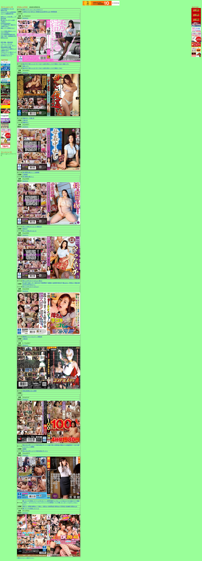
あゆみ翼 (42, 11)
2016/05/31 (25, 18)
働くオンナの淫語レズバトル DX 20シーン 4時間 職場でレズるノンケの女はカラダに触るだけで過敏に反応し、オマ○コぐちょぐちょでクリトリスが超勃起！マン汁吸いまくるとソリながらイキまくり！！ (51, 502)
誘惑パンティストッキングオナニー (33, 9)
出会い (12, 54)
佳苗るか (45, 506)
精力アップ (13, 52)
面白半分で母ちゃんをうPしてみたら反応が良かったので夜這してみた (42, 68)
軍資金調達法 (4, 47)
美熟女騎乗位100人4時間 (29, 391)
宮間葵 (30, 506)
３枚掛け (3, 21)
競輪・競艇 (7, 42)
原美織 (38, 11)
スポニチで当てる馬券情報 (8, 12)
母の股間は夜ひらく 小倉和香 (31, 172)
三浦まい (39, 506)
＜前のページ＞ (21, 558)
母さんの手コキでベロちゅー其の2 (32, 281)
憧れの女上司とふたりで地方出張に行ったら (35, 451)
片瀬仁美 (25, 120)
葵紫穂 (50, 283)
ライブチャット (5, 54)
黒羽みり (71, 283)
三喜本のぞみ (26, 11)
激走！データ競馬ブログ (8, 28)
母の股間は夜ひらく (28, 176)
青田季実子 (44, 283)
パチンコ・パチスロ (6, 44)
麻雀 (11, 42)
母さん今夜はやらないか (29, 231)
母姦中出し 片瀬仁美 (28, 118)
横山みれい (66, 283)
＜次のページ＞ (29, 558)
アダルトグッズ (5, 52)
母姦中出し (26, 122)
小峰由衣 (25, 339)
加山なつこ (32, 284)
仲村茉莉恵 (54, 11)
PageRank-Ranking (5, 23)
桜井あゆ (57, 506)
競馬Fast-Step (4, 37)
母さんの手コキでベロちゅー (31, 286)
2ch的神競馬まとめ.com (7, 8)
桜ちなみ (47, 11)
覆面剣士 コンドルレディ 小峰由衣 (32, 336)
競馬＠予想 (4, 10)
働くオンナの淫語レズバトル (31, 508)
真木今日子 (38, 283)
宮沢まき (33, 11)
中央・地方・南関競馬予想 (8, 36)
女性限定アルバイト (6, 55)
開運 (10, 47)
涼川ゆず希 (26, 284)
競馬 (2, 42)
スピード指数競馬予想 (7, 13)
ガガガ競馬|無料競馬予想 (8, 34)
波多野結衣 (51, 506)
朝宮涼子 (25, 228)
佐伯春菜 (68, 506)
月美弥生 (62, 506)
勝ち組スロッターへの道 (8, 20)
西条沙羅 (77, 283)
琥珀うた (25, 506)
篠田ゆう (34, 506)
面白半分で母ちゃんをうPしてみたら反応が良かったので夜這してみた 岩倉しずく (46, 64)
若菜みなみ (74, 506)
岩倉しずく (26, 66)
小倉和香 (25, 174)
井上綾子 (25, 283)
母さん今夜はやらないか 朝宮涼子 (32, 226)
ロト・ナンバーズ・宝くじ (8, 45)
